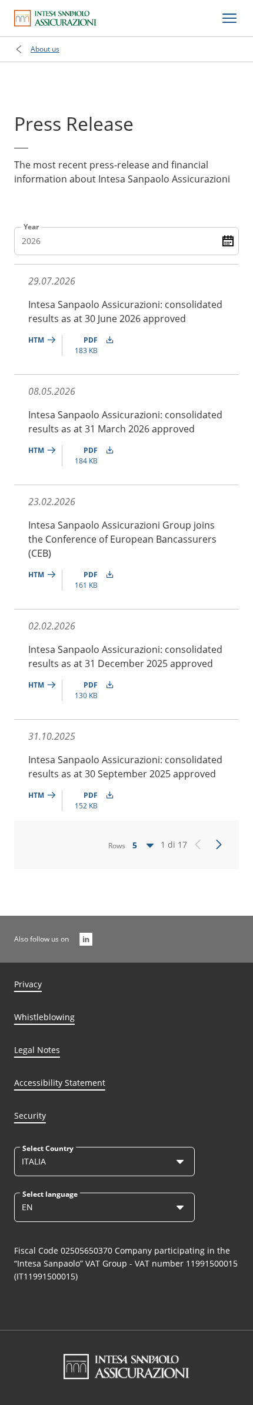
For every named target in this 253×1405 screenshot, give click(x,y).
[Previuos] (197, 844)
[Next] (218, 844)
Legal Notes (37, 1049)
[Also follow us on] (86, 939)
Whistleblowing (44, 1017)
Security (30, 1115)
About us (45, 49)
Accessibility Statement (59, 1082)
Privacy (28, 984)
